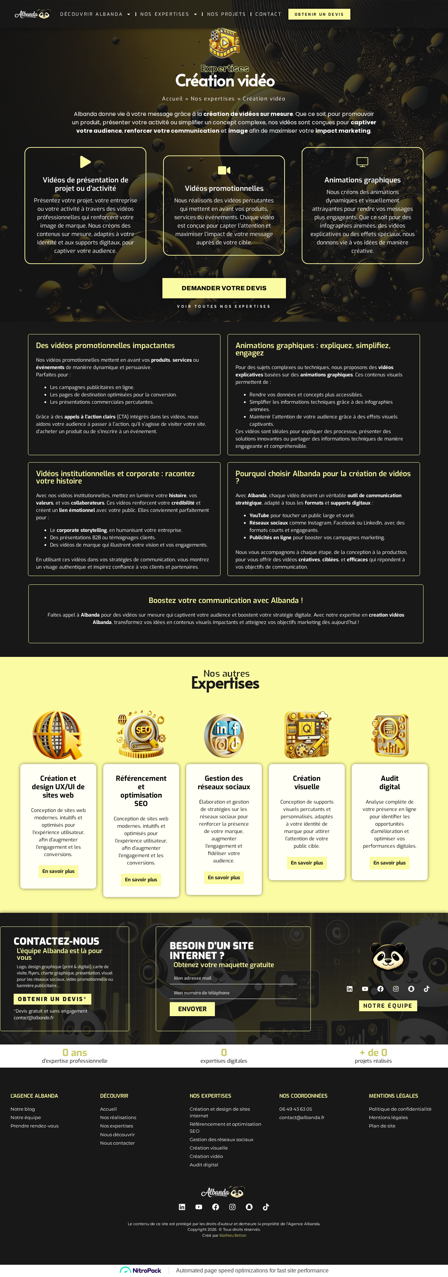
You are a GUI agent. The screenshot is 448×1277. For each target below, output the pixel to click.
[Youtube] (365, 989)
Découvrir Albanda (91, 14)
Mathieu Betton (232, 1235)
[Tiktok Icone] (426, 989)
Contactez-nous (56, 941)
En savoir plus (58, 871)
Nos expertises (164, 14)
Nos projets (226, 14)
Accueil (172, 98)
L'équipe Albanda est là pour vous (60, 954)
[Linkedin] (349, 989)
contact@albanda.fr (34, 1018)
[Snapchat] (411, 989)
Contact (268, 14)
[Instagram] (396, 989)
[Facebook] (380, 989)
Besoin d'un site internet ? (212, 950)
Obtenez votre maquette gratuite (224, 964)
